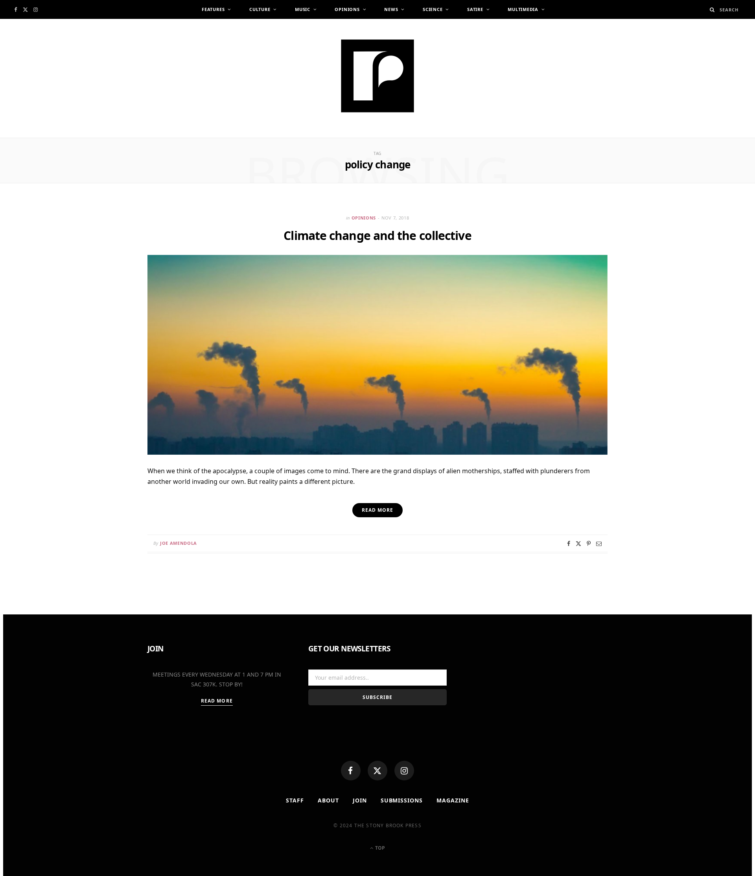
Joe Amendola (178, 543)
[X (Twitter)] (377, 770)
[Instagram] (404, 770)
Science (432, 9)
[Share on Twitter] (578, 543)
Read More (217, 700)
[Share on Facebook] (568, 543)
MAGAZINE (452, 800)
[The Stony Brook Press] (377, 76)
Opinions (347, 9)
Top (379, 848)
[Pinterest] (589, 543)
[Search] (712, 9)
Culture (259, 9)
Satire (475, 9)
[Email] (599, 543)
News (391, 9)
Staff (295, 800)
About (328, 800)
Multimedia (523, 9)
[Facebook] (351, 770)
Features (213, 9)
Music (302, 9)
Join (360, 800)
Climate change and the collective (377, 235)
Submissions (402, 800)
